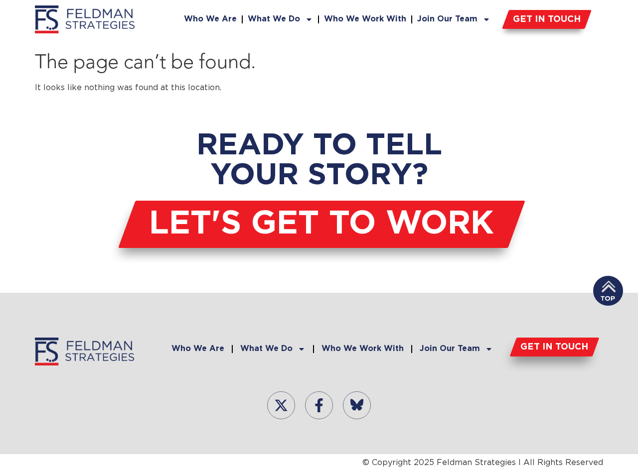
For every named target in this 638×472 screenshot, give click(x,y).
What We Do (274, 19)
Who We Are (210, 19)
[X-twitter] (281, 405)
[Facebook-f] (319, 405)
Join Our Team (447, 19)
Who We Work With (365, 19)
